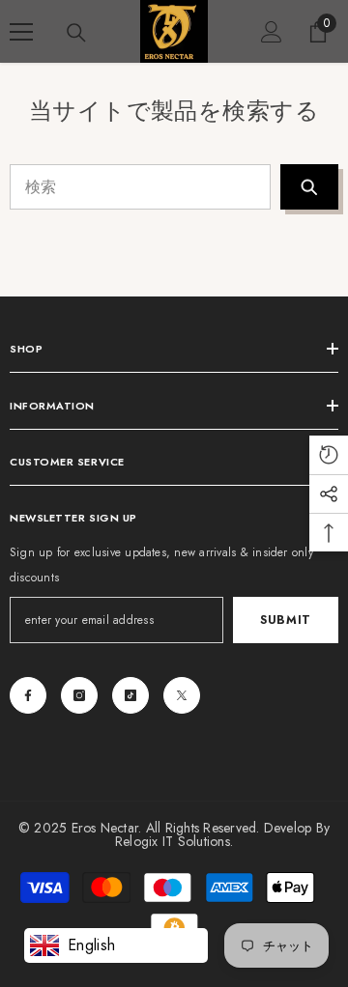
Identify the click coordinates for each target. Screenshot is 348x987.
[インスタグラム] (79, 695)
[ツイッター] (181, 695)
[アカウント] (271, 31)
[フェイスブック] (28, 695)
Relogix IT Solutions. (174, 841)
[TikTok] (130, 695)
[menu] (21, 31)
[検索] (76, 32)
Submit (285, 620)
